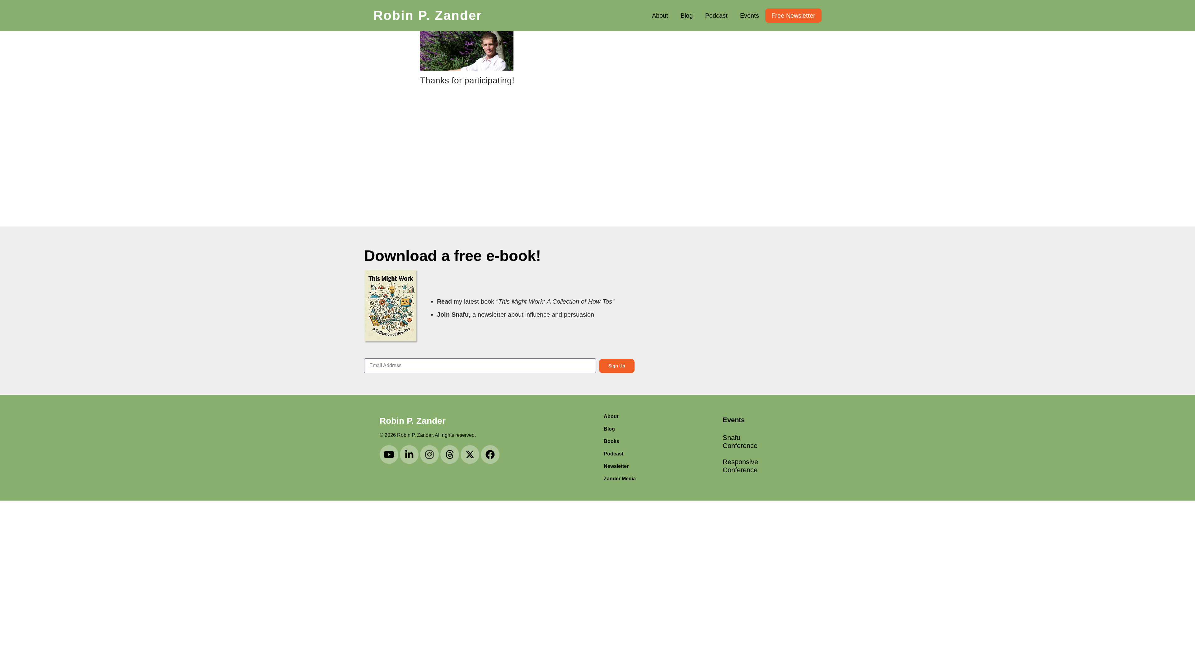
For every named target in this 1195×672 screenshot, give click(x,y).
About (660, 15)
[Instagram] (429, 454)
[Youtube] (389, 454)
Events (749, 15)
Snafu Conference (740, 442)
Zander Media (620, 478)
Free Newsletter (793, 15)
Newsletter (616, 466)
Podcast (716, 15)
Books (611, 441)
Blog (687, 15)
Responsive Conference (740, 466)
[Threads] (449, 454)
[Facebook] (490, 454)
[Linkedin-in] (409, 454)
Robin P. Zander (427, 15)
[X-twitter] (470, 454)
